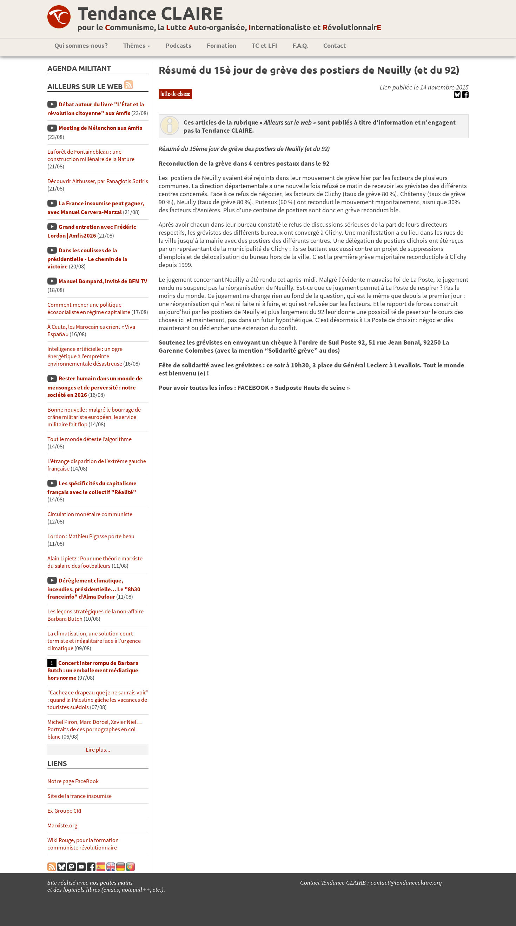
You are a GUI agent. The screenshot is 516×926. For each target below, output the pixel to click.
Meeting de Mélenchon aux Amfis (100, 128)
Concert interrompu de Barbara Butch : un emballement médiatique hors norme (93, 670)
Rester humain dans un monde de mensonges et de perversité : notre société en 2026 (94, 386)
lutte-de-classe (175, 94)
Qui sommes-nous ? (81, 45)
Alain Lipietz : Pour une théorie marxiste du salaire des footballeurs (95, 562)
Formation (221, 45)
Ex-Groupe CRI (64, 810)
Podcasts (178, 45)
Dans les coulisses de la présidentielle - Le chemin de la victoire (87, 258)
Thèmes (135, 45)
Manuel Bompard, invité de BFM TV (103, 281)
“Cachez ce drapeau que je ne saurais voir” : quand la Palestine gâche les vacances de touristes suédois (97, 700)
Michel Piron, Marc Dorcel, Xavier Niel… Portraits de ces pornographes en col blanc (94, 729)
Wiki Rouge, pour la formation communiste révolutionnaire (83, 844)
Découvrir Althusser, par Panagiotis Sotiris (97, 181)
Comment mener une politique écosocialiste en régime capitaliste (88, 308)
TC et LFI (264, 45)
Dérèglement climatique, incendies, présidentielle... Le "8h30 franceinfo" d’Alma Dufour (93, 588)
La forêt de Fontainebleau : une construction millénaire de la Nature (90, 155)
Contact (334, 45)
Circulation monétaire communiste (89, 514)
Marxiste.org (62, 825)
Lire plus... (98, 749)
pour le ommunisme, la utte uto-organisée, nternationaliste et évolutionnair (229, 27)
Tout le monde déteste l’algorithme (89, 439)
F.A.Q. (300, 45)
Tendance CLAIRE (150, 13)
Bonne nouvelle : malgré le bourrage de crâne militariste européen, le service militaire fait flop (94, 417)
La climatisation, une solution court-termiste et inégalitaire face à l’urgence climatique (94, 641)
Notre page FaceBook (73, 781)
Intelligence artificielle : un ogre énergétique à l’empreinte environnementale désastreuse (85, 356)
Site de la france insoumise (79, 796)
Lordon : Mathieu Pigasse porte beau (90, 536)
